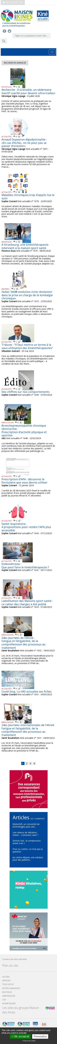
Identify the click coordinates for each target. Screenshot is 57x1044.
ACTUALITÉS (6, 136)
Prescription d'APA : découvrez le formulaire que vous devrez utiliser (24, 480)
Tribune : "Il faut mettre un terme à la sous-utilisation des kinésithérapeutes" (27, 346)
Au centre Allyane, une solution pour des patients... (28, 858)
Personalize (40, 1036)
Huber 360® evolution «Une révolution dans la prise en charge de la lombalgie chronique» (27, 295)
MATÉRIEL (5, 289)
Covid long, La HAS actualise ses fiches (27, 691)
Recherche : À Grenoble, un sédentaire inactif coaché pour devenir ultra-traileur (28, 91)
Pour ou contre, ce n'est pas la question (28, 850)
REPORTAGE (6, 87)
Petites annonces (11, 988)
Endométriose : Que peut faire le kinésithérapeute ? (25, 565)
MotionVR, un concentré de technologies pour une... (26, 825)
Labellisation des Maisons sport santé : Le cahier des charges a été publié (27, 602)
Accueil (6, 976)
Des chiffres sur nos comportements (26, 392)
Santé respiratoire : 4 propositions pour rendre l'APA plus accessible (26, 527)
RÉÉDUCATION (7, 422)
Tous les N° (8, 984)
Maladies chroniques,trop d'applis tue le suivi (28, 196)
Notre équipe (9, 1003)
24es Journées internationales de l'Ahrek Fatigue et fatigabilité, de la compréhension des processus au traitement (28, 730)
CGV (4, 999)
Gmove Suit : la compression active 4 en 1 (27, 842)
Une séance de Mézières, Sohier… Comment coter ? (25, 833)
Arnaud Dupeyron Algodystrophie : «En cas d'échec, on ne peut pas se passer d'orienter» (24, 143)
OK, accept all (21, 1036)
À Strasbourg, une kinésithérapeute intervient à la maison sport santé (25, 246)
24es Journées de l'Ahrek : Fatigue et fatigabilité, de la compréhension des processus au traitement (23, 642)
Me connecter (13, 2)
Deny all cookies (30, 1041)
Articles (6, 980)
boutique (7, 992)
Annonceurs (8, 996)
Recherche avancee (15, 62)
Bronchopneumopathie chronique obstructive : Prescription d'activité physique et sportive (24, 430)
